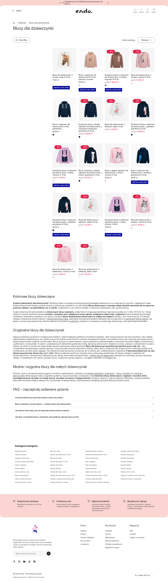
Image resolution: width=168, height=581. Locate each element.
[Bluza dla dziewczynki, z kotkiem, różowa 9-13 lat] (143, 205)
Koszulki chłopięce (127, 461)
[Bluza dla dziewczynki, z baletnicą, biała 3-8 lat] (91, 254)
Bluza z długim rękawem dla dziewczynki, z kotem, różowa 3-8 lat (116, 172)
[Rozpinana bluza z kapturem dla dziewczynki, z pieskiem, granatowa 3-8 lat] (143, 109)
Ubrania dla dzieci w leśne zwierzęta (97, 482)
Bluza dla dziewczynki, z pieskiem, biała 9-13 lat (89, 221)
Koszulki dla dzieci (21, 451)
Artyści (83, 534)
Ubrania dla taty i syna (22, 472)
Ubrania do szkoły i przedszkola (131, 479)
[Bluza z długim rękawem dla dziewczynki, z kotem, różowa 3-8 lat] (117, 155)
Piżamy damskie (55, 468)
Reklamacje (110, 537)
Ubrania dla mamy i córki (58, 472)
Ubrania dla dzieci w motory (59, 482)
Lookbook (84, 544)
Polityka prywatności (113, 544)
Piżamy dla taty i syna (128, 472)
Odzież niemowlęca (56, 465)
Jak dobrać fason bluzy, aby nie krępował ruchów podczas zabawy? (42, 411)
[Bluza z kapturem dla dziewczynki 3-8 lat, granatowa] (64, 109)
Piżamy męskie (20, 468)
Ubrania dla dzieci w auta (23, 482)
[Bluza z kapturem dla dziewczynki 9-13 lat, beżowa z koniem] (91, 60)
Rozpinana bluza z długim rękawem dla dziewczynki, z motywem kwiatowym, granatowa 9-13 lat (90, 127)
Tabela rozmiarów (137, 537)
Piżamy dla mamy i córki (93, 472)
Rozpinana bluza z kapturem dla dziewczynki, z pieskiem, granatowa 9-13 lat (64, 222)
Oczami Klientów (87, 537)
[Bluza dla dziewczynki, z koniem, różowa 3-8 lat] (143, 60)
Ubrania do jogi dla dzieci (93, 479)
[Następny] (108, 2)
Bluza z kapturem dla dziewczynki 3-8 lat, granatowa (61, 126)
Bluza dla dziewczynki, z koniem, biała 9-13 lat (62, 76)
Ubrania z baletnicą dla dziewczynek (62, 479)
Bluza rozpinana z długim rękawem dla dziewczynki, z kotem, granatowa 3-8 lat (90, 172)
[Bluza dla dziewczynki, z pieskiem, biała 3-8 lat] (117, 109)
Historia (83, 531)
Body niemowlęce (91, 465)
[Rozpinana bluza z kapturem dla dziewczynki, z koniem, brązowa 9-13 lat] (117, 60)
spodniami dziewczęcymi (137, 319)
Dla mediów (85, 541)
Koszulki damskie (91, 468)
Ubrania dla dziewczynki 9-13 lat (96, 454)
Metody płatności (112, 541)
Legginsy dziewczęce (22, 458)
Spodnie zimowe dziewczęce (24, 461)
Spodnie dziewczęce (127, 454)
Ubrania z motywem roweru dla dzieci (133, 475)
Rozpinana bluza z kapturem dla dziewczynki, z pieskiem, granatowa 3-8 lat (143, 126)
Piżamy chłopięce (20, 465)
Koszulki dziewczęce (127, 458)
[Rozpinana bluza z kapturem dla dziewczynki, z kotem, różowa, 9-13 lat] (64, 155)
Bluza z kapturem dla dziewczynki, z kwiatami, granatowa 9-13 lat (141, 172)
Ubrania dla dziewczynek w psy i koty (62, 475)
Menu (19, 11)
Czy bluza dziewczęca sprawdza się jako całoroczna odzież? (39, 398)
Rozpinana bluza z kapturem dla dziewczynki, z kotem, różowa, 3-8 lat (117, 222)
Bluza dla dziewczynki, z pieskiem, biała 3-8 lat (115, 125)
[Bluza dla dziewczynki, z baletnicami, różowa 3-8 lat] (64, 254)
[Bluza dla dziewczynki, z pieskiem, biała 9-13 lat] (91, 205)
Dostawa (108, 531)
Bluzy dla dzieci (55, 451)
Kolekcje (22, 23)
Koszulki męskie (126, 465)
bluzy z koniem (123, 373)
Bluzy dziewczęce (56, 458)
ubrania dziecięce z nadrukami (101, 373)
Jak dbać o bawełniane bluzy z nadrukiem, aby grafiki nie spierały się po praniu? (47, 417)
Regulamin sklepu (112, 547)
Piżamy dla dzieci (20, 454)
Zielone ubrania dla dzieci (23, 479)
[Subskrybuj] (49, 553)
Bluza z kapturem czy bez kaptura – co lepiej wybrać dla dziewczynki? (43, 404)
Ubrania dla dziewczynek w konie (96, 475)
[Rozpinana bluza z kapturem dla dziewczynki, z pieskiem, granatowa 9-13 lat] (64, 205)
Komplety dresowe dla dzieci (130, 451)
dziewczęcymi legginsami (101, 355)
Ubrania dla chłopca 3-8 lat (59, 461)
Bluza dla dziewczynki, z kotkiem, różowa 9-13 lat (141, 221)
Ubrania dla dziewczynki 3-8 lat (60, 454)
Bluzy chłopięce (90, 461)
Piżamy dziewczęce (91, 458)
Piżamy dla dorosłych (22, 475)
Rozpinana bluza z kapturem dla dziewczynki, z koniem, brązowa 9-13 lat (117, 77)
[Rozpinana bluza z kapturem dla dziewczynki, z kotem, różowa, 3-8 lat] (117, 205)
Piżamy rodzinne (126, 468)
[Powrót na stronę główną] (14, 23)
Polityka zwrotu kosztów (36, 577)
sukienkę (74, 321)
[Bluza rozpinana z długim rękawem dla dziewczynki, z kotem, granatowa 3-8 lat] (91, 155)
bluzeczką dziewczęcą (57, 319)
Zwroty (108, 534)
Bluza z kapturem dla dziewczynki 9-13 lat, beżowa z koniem (87, 77)
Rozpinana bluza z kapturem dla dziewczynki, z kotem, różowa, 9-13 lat (64, 172)
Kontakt (133, 534)
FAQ (131, 531)
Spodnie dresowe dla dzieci (94, 451)
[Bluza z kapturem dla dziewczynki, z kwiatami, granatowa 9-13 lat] (143, 155)
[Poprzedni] (60, 2)
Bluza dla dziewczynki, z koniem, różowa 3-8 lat (141, 76)
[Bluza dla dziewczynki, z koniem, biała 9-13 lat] (64, 60)
